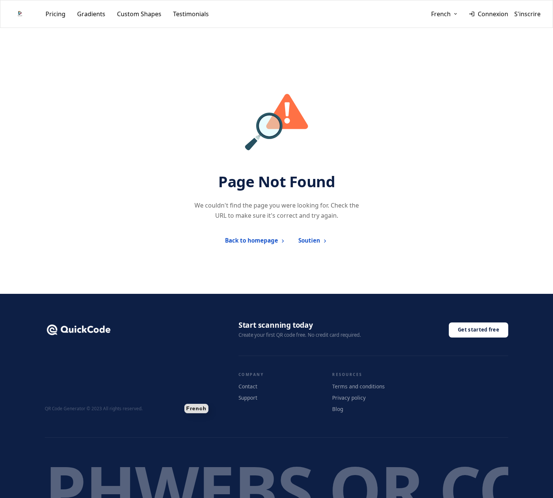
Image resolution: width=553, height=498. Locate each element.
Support (248, 397)
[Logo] (19, 13)
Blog (337, 408)
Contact (248, 386)
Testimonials (191, 14)
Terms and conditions (358, 386)
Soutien (309, 240)
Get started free (478, 329)
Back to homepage (251, 240)
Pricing (55, 14)
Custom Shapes (139, 14)
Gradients (91, 14)
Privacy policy (349, 397)
